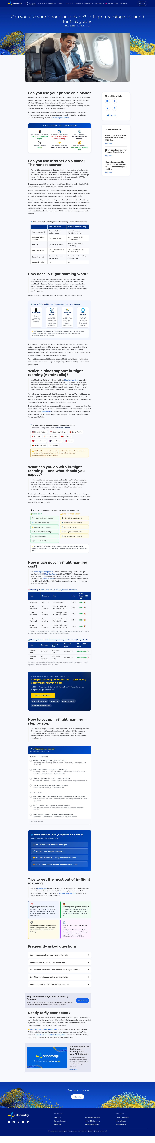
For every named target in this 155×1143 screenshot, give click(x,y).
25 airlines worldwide (71, 380)
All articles (77, 1097)
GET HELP (123, 3)
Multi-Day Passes (50, 574)
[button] (42, 3)
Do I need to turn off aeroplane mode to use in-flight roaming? (59, 969)
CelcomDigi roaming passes (43, 572)
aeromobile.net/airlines (63, 428)
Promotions (113, 3)
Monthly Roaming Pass (67, 893)
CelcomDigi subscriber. (60, 118)
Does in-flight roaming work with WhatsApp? (59, 962)
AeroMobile (46, 411)
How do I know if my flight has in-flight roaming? (59, 984)
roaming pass (42, 888)
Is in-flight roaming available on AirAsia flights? (59, 977)
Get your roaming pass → (43, 695)
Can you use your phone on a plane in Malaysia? (59, 955)
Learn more (82, 1000)
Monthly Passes (48, 579)
